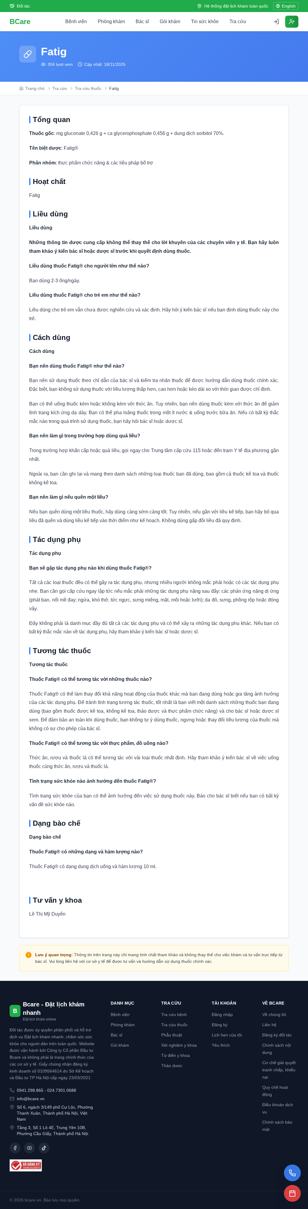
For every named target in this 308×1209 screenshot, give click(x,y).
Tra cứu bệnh (174, 1014)
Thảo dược (171, 1065)
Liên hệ (269, 1024)
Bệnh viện (76, 21)
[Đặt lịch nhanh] (292, 1193)
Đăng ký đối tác (277, 1035)
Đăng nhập (222, 1014)
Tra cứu (237, 21)
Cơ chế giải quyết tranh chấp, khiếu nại (279, 1069)
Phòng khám (111, 21)
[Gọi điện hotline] (292, 1173)
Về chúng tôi (274, 1014)
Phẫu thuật (171, 1035)
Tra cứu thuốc (174, 1024)
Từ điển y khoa (175, 1055)
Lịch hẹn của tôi (227, 1035)
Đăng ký (219, 1024)
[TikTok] (43, 1148)
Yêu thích (221, 1045)
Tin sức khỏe (205, 21)
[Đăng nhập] (276, 22)
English (289, 6)
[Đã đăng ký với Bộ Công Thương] (53, 1165)
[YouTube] (29, 1148)
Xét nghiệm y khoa (179, 1045)
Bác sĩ (142, 21)
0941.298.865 (30, 1090)
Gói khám (170, 21)
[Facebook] (15, 1148)
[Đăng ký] (291, 22)
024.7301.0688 (61, 1090)
